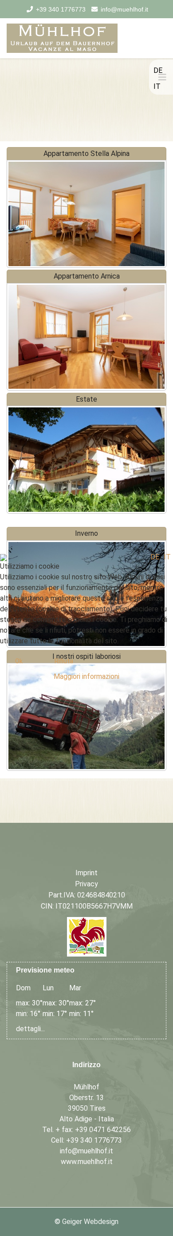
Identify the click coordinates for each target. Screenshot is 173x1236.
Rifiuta (64, 661)
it (167, 557)
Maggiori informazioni (86, 676)
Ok (19, 661)
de (154, 557)
